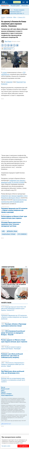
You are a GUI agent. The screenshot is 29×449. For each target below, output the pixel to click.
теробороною (5, 74)
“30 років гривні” (15, 5)
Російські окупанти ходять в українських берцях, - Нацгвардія (11, 348)
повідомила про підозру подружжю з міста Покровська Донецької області (14, 197)
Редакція (3, 392)
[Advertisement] (14, 114)
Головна (3, 17)
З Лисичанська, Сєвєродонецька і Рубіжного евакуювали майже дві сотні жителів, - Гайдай (12, 364)
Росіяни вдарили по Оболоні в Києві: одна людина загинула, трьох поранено (14, 217)
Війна (14, 17)
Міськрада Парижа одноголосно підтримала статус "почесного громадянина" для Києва (11, 224)
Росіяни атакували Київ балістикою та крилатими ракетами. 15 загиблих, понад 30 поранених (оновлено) (17, 13)
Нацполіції (19, 82)
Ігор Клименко (22, 234)
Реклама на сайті (5, 389)
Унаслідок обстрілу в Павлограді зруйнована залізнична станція (13, 325)
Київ (3, 231)
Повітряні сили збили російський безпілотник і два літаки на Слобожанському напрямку (12, 355)
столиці (4, 72)
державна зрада (12, 231)
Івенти (2, 390)
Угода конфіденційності (7, 395)
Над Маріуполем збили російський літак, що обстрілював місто (12, 372)
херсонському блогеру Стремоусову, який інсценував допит (14, 201)
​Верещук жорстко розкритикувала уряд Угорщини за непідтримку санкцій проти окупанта (13, 380)
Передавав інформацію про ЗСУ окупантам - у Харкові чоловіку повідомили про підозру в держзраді (14, 210)
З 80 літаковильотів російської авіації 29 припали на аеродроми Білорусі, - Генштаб (13, 333)
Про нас (3, 387)
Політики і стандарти (6, 393)
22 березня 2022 (21, 17)
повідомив (9, 82)
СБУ (24, 72)
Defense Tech (5, 5)
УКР (23, 2)
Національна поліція (8, 234)
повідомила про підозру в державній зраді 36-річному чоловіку (13, 181)
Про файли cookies (6, 446)
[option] (14, 11)
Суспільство (9, 17)
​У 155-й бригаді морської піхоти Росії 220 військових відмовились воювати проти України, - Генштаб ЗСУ (13, 308)
